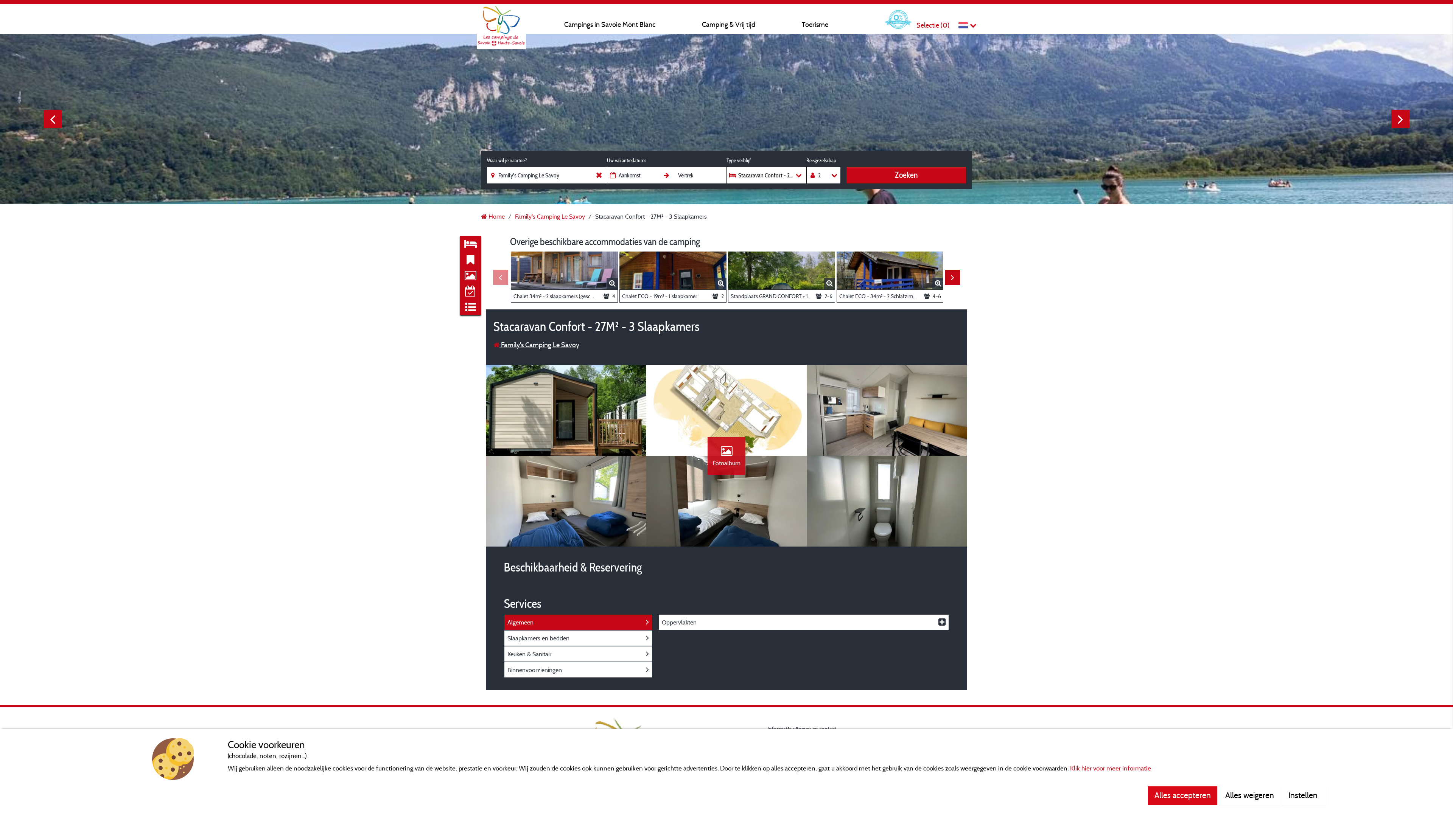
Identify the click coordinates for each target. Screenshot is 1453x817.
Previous (53, 119)
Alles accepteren (1182, 795)
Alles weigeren (1249, 795)
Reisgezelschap (821, 160)
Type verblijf (738, 160)
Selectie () (932, 25)
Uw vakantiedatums (626, 160)
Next (1400, 119)
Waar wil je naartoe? (507, 160)
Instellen (1303, 795)
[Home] (501, 21)
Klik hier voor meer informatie (1110, 768)
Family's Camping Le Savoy (539, 344)
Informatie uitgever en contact (801, 728)
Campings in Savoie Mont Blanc (609, 24)
